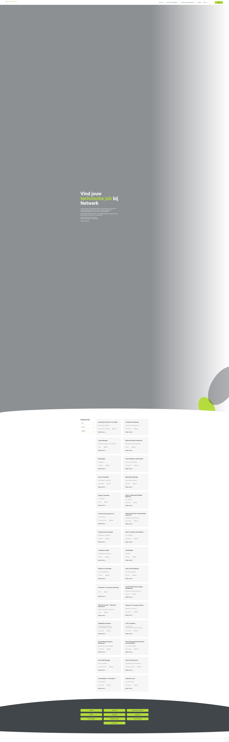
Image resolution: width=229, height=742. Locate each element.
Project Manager (103, 440)
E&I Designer (101, 459)
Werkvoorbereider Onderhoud (133, 440)
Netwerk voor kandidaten (172, 2)
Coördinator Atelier (103, 550)
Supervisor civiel (130, 678)
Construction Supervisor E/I (106, 513)
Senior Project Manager (132, 568)
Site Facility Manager (104, 660)
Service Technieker (103, 477)
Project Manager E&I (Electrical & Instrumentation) (134, 642)
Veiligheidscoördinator (104, 623)
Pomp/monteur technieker (105, 532)
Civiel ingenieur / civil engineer (106, 678)
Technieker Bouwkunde (132, 422)
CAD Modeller (129, 550)
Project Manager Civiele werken (134, 459)
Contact (199, 2)
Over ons (161, 2)
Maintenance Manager (131, 477)
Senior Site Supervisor (131, 660)
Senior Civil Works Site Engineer (134, 532)
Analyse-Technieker (103, 495)
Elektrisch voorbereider (104, 568)
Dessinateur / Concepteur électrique (108, 587)
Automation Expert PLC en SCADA (107, 422)
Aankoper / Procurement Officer (134, 605)
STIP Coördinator (130, 623)
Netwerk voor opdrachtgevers (187, 2)
